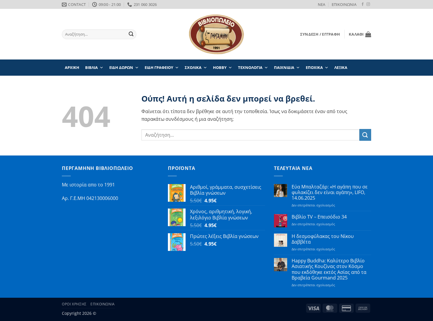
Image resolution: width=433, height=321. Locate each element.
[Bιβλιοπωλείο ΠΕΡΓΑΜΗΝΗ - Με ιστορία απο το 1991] (216, 34)
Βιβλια (91, 67)
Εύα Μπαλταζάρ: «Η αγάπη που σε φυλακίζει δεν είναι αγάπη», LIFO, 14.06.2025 (330, 192)
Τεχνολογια (250, 67)
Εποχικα (314, 67)
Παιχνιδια (284, 67)
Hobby (220, 67)
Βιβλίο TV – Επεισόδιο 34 (319, 217)
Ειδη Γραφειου (159, 67)
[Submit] (131, 34)
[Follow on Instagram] (368, 4)
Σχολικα (193, 67)
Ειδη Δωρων (121, 67)
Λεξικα (340, 67)
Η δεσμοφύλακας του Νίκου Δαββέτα (323, 239)
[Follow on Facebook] (362, 4)
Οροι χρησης (74, 304)
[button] (320, 34)
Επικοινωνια (102, 304)
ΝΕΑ (321, 4)
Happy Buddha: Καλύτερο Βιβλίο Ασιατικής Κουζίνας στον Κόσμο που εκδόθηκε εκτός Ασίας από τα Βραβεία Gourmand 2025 (329, 269)
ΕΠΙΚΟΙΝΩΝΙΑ (344, 4)
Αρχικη (72, 67)
